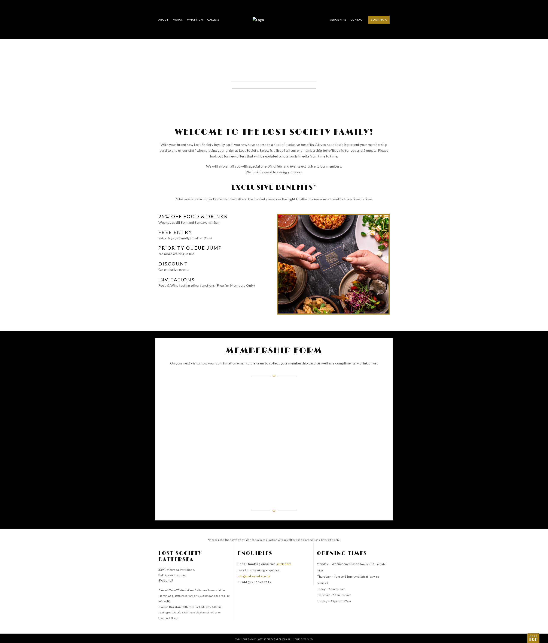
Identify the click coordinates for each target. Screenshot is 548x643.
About (163, 19)
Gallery (213, 19)
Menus (178, 19)
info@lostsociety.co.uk (254, 576)
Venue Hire (337, 19)
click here (284, 564)
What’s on (195, 19)
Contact (357, 19)
